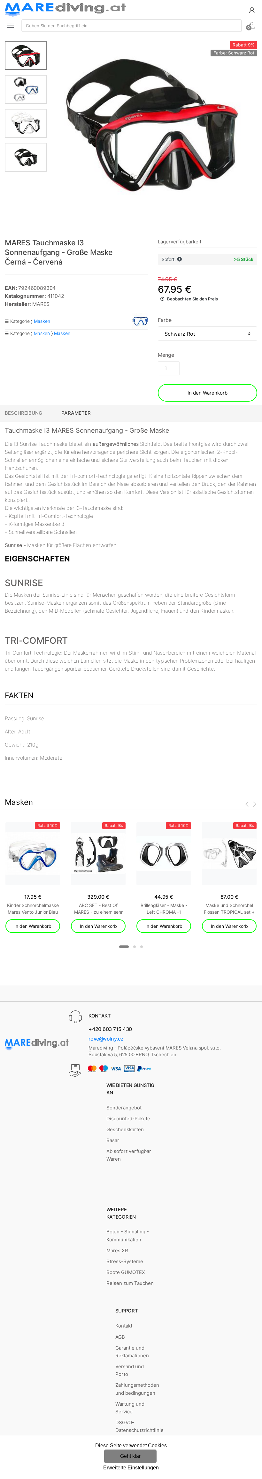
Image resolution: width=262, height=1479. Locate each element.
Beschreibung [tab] (23, 413)
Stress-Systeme (124, 1261)
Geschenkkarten (125, 1129)
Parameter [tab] (76, 413)
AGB (120, 1337)
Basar (112, 1140)
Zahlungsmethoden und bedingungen (137, 1389)
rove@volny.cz (106, 1038)
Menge (166, 355)
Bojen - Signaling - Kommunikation (127, 1235)
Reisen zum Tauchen (130, 1283)
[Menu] (10, 25)
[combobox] (131, 25)
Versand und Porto (129, 1370)
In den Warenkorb (207, 393)
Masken (42, 333)
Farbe (164, 320)
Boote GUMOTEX (125, 1272)
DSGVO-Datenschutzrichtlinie (139, 1426)
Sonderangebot (124, 1108)
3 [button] (141, 946)
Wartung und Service (129, 1408)
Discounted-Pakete (128, 1118)
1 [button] (124, 946)
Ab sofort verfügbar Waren (128, 1155)
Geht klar (130, 1456)
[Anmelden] (252, 10)
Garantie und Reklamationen (132, 1352)
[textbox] (131, 25)
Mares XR (117, 1250)
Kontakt (123, 1326)
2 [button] (134, 946)
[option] (152, 122)
